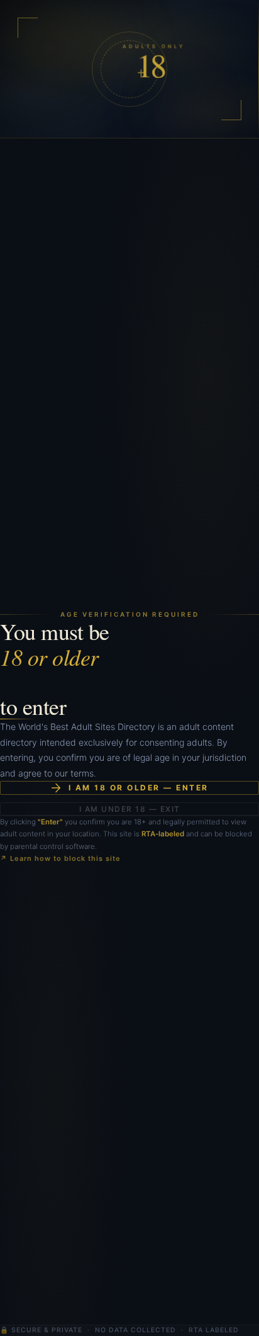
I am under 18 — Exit (129, 809)
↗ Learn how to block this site (60, 858)
